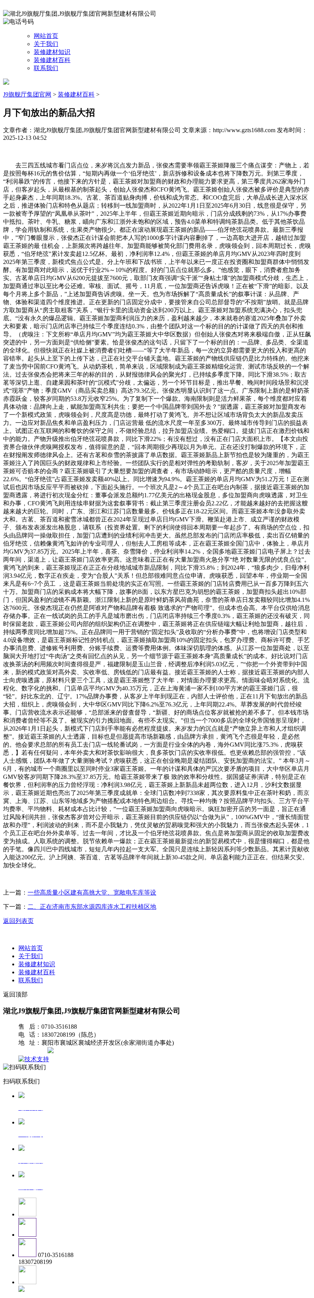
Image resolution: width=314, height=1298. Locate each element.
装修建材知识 (52, 52)
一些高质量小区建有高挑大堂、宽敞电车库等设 (92, 892)
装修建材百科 (52, 60)
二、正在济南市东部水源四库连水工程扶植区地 (92, 906)
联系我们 (46, 68)
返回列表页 (18, 921)
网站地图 (33, 1051)
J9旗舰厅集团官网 (27, 94)
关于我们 (46, 44)
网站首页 (46, 36)
